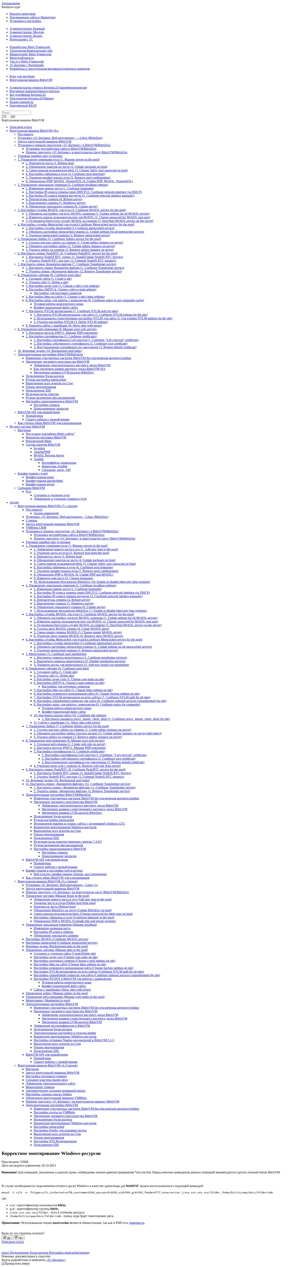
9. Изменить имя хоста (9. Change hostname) (63, 578)
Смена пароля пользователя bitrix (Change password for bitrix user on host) (83, 914)
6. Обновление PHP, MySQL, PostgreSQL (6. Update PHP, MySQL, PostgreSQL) (79, 181)
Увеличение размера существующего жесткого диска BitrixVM (84, 809)
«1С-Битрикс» (56, 1260)
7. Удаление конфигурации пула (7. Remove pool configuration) (76, 571)
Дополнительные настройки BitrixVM (52, 1004)
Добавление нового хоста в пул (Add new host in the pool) (73, 899)
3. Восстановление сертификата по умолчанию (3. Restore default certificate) (85, 347)
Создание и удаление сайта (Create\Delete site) (65, 953)
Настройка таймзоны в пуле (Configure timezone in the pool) (74, 917)
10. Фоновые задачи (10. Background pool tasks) (50, 350)
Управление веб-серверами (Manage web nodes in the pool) (65, 997)
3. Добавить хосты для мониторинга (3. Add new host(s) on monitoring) (81, 664)
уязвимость (136, 1222)
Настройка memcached (49, 1126)
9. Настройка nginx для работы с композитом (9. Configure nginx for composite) (87, 704)
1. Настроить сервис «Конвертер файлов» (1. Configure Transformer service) (84, 787)
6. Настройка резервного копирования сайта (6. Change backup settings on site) (87, 693)
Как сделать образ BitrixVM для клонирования (49, 423)
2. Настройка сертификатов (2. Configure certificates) (61, 336)
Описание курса (21, 127)
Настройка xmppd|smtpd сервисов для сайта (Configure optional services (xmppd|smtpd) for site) (97, 975)
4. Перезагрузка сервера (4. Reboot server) (54, 199)
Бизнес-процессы (21, 102)
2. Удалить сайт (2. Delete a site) (47, 282)
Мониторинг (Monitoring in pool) (48, 1000)
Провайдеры (34, 415)
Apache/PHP (42, 452)
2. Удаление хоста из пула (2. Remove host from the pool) (71, 553)
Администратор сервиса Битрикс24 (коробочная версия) (48, 87)
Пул (28, 491)
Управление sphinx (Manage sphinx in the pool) (57, 993)
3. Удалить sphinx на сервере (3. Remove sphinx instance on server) (70, 249)
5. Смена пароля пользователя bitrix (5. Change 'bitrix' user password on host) (85, 563)
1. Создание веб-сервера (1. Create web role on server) (69, 744)
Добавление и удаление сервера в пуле (60, 498)
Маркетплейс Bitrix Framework (30, 54)
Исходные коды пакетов (42, 394)
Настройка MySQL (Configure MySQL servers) (57, 939)
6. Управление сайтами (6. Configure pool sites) (57, 668)
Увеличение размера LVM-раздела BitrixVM (72, 1022)
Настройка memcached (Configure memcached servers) (61, 942)
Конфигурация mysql (40, 484)
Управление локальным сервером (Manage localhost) (61, 924)
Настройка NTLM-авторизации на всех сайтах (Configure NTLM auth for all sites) (89, 971)
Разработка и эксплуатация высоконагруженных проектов (50, 68)
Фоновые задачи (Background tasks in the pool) (57, 946)
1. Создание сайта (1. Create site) (55, 672)
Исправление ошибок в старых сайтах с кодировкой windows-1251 (79, 823)
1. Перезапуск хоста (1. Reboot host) (50, 163)
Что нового (25, 134)
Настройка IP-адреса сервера (53, 932)
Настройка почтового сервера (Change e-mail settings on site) (74, 960)
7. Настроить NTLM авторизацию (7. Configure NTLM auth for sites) (72, 311)
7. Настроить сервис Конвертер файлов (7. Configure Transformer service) (67, 264)
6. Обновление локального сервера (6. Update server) (61, 206)
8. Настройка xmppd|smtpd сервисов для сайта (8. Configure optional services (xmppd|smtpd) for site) (100, 701)
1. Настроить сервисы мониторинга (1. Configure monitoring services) (80, 657)
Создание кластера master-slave (47, 1080)
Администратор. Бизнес (26, 35)
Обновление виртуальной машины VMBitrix (56, 1098)
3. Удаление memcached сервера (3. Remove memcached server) (68, 235)
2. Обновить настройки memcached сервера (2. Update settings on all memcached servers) (93, 646)
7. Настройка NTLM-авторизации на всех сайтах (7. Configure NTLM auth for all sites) (92, 697)
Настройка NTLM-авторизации (55, 1141)
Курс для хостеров (22, 76)
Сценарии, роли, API (56, 470)
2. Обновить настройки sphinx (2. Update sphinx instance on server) (70, 246)
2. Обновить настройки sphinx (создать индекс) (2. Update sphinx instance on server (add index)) (98, 733)
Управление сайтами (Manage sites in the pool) (57, 950)
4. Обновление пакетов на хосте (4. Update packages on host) (74, 560)
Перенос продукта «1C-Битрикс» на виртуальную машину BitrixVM (72, 1101)
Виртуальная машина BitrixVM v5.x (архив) (47, 881)
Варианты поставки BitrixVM (46, 437)
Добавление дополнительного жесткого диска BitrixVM (72, 365)
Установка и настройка (25, 21)
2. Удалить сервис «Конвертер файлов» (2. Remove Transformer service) (74, 271)
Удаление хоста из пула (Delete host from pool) (65, 903)
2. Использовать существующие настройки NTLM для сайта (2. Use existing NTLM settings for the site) (103, 318)
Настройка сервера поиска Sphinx (49, 1094)
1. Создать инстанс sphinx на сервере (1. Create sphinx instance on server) (74, 242)
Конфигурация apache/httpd (44, 480)
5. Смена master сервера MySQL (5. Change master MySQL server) (78, 632)
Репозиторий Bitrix (39, 441)
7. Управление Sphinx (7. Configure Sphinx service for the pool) (67, 726)
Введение (24, 430)
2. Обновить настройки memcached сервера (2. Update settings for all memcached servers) (85, 231)
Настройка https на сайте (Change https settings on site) (70, 964)
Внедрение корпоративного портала (34, 91)
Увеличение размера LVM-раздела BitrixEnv (64, 372)
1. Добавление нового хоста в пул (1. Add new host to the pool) (76, 549)
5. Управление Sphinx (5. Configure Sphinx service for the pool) (59, 239)
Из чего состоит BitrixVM (27, 426)
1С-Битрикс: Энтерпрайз (27, 65)
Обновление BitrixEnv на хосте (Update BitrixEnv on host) (72, 910)
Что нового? (34, 509)
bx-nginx (39, 448)
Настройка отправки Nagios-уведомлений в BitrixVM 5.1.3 (74, 1040)
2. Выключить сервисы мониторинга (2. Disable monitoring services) (79, 661)
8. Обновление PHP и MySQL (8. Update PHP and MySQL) (73, 574)
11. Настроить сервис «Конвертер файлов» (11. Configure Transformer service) (78, 784)
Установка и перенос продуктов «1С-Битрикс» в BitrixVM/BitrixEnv (64, 145)
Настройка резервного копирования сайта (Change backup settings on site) (83, 968)
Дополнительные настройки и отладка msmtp (65, 1033)
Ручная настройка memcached (46, 379)
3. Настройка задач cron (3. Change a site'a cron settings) (63, 286)
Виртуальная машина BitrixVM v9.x (34, 130)
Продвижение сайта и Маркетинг (33, 17)
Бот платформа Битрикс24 (28, 94)
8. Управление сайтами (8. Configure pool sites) (49, 275)
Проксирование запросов (51, 408)
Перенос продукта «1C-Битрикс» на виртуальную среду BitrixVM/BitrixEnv (77, 892)
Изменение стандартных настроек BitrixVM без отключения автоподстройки (78, 358)
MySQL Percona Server (49, 455)
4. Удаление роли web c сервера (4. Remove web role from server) (77, 766)
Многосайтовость (22, 58)
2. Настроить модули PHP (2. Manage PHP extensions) (70, 747)
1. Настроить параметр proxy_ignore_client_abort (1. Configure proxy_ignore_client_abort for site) (106, 719)
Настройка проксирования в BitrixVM (52, 401)
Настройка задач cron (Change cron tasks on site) (66, 957)
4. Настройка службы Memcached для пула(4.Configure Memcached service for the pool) (76, 224)
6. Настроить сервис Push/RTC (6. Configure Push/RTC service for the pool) (67, 253)
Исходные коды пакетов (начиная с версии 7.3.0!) (68, 841)
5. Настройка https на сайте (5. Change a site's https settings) (65, 296)
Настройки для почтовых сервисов (58, 293)
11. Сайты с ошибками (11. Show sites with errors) (67, 722)
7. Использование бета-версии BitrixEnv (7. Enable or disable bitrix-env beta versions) (90, 610)
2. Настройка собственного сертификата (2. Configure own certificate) (80, 343)
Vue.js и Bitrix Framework (27, 61)
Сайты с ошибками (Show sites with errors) (62, 989)
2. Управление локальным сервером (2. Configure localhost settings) (63, 184)
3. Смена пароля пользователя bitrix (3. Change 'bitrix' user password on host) (77, 170)
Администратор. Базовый (27, 28)
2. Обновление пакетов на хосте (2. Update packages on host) (66, 166)
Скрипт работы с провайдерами (47, 419)
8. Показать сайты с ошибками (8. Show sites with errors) (64, 325)
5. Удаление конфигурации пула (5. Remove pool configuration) (68, 177)
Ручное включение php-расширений (50, 397)
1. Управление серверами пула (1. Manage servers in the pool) (59, 159)
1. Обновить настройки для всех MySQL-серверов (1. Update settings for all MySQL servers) (87, 213)
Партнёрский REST (23, 105)
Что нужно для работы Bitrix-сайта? (50, 433)
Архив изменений (46, 513)
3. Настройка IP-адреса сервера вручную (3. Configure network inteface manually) (80, 195)
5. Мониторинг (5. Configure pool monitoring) (56, 654)
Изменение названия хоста (52, 928)
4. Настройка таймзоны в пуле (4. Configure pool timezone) (65, 174)
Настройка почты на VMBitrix (54, 1112)
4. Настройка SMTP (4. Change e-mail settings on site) (69, 683)
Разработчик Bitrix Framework (30, 47)
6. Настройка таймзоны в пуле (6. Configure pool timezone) (73, 567)
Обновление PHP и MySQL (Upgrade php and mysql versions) (75, 921)
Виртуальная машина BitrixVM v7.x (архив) (47, 506)
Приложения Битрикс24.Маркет (32, 98)
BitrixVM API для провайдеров (39, 412)
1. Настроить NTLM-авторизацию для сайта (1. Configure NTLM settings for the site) (90, 314)
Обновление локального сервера (56, 935)
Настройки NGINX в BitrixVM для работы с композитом (72, 978)
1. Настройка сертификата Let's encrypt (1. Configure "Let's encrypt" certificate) (86, 340)
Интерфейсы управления (59, 462)
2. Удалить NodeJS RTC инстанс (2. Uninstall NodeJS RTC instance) (71, 260)
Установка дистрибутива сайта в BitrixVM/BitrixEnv (61, 148)
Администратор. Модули (27, 32)
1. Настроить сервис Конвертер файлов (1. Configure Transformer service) (75, 267)
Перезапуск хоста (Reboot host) (55, 906)
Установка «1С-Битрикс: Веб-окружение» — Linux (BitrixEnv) (60, 138)
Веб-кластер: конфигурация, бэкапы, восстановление (70, 874)
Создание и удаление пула (52, 495)
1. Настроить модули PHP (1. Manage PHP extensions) (62, 332)
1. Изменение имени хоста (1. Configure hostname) (60, 188)
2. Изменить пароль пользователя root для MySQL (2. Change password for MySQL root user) (88, 217)
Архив (14, 502)
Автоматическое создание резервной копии (55, 1090)
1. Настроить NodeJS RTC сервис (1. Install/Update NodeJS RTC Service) (74, 257)
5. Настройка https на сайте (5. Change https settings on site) (73, 690)
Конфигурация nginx (40, 477)
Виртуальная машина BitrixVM (31, 80)
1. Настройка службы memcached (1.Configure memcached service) (70, 228)
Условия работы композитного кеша (58, 304)
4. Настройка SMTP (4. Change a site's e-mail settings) (61, 289)
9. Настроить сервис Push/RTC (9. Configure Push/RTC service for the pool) (75, 769)
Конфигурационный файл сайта (56, 307)
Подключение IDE (38, 390)
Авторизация (11, 3)
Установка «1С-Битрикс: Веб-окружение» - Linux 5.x (62, 885)
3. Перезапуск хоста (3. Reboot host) (58, 556)
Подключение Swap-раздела (45, 376)
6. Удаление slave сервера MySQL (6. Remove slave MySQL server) (78, 636)
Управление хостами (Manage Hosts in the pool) (57, 895)
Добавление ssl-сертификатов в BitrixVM (62, 1025)
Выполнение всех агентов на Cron (49, 383)
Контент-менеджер (23, 13)
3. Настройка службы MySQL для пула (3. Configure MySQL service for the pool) (72, 210)
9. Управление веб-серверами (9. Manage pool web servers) (57, 329)
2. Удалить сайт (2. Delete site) (54, 675)
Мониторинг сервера (40, 1087)
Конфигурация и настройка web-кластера (54, 870)
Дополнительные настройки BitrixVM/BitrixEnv (50, 354)
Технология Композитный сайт (31, 50)
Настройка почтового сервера (46, 1076)
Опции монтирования (41, 387)
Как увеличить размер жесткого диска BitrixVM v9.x (70, 369)
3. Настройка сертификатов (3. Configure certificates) (69, 751)
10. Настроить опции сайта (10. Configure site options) (70, 715)
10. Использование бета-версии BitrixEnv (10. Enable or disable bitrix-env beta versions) (92, 581)
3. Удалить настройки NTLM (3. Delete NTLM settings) (71, 322)
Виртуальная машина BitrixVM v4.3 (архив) (47, 1065)
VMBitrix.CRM (36, 527)
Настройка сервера (47, 405)
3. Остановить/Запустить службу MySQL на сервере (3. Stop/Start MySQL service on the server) (89, 221)
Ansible (39, 459)
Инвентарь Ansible (54, 466)
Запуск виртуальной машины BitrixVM (44, 141)
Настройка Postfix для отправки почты (60, 1130)
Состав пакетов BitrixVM (43, 444)
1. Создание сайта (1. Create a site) (49, 278)
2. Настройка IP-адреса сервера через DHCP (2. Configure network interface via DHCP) (84, 192)
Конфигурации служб (33, 473)
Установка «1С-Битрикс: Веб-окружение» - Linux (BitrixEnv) (67, 517)
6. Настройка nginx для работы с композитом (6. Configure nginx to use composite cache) (85, 300)
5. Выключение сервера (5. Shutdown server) (55, 203)
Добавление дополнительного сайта (50, 1083)
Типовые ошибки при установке (40, 156)
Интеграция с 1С (21, 39)
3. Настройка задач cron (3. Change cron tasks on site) (69, 679)
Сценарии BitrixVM (31, 488)
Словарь (31, 520)
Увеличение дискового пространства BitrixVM (57, 361)
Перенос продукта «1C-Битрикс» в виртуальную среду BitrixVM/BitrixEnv (76, 152)
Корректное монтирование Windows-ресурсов (65, 827)
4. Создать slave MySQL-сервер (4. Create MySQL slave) (71, 628)
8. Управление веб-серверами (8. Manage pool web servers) (65, 740)
